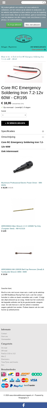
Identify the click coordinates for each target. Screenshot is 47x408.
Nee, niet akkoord (33, 25)
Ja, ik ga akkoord (14, 25)
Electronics (5, 359)
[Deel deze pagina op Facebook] (23, 405)
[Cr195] (23, 73)
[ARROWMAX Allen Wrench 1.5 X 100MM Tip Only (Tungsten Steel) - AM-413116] (23, 210)
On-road (4, 348)
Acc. (9, 56)
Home (3, 56)
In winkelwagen (16, 123)
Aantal (3, 111)
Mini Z (3, 356)
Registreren (13, 47)
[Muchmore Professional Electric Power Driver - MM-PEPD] (23, 167)
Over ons (4, 336)
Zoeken (43, 2)
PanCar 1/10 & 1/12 (8, 354)
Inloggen (4, 47)
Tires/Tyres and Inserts (9, 362)
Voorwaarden (6, 339)
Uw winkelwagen (38, 47)
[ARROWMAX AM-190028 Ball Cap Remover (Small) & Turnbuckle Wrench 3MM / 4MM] (23, 253)
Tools (15, 56)
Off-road (4, 351)
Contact (4, 334)
